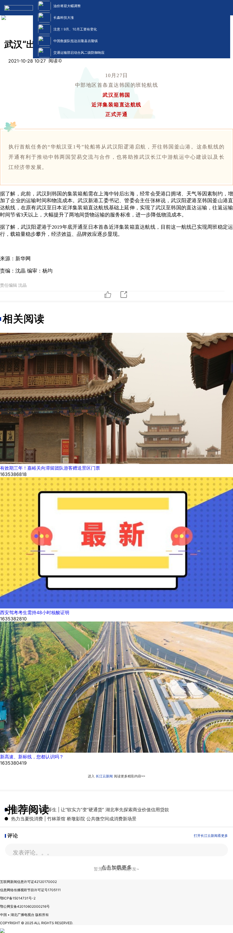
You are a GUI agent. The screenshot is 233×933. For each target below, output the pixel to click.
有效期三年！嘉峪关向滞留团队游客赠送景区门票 (50, 468)
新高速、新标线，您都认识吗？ (32, 756)
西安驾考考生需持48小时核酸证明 (34, 612)
